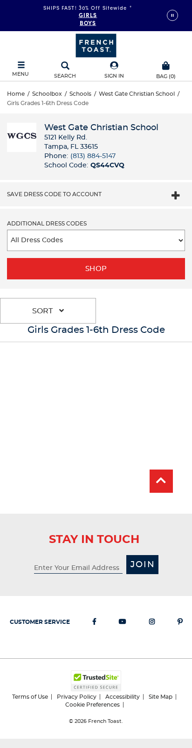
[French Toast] (96, 44)
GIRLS (88, 14)
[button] (114, 70)
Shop (96, 268)
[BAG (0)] (166, 64)
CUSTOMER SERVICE (40, 622)
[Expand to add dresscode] (175, 197)
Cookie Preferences (92, 705)
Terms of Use (30, 697)
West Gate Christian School (137, 94)
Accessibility (122, 697)
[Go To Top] (161, 481)
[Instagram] (152, 623)
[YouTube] (122, 623)
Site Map (160, 697)
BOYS (88, 22)
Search (65, 76)
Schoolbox (47, 94)
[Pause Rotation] (172, 15)
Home (16, 94)
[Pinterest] (180, 623)
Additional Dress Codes (47, 223)
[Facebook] (94, 623)
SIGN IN (114, 76)
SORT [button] (43, 311)
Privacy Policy (76, 697)
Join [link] (142, 565)
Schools (80, 94)
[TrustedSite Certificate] (96, 680)
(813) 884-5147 (93, 156)
